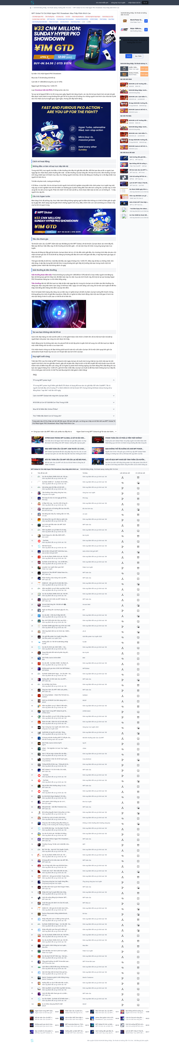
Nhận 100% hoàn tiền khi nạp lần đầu (134, 67)
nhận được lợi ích (134, 3)
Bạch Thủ (136, 198)
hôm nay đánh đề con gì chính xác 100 (54, 478)
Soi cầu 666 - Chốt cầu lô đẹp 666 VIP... (54, 615)
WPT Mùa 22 (46, 904)
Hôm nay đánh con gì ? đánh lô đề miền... (55, 705)
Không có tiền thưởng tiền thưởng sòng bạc (56, 825)
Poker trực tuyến (47, 569)
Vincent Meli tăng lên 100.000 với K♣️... (54, 604)
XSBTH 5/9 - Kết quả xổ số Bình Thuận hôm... (56, 876)
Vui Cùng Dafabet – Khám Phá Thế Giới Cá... (56, 695)
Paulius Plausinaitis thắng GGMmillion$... (55, 913)
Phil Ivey (44, 500)
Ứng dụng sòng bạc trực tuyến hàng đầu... (55, 881)
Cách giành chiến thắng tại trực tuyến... (54, 945)
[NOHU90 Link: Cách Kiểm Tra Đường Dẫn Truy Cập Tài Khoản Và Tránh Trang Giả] (124, 98)
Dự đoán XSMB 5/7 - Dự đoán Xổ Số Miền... (55, 482)
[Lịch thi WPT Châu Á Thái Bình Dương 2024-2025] (124, 184)
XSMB (131, 198)
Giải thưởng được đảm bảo (42, 275)
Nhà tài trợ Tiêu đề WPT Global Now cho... (55, 572)
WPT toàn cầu (46, 526)
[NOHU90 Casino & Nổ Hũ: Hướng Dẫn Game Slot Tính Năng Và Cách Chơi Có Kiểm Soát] (124, 110)
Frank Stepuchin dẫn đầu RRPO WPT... (54, 535)
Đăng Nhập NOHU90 (146, 93)
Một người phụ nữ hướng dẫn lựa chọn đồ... (56, 508)
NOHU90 (131, 86)
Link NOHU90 (141, 99)
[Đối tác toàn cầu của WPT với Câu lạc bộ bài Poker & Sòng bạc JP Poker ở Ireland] (124, 171)
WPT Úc (132, 159)
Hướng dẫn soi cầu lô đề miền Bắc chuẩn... (55, 982)
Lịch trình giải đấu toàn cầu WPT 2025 (54, 524)
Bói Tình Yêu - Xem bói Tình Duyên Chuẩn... (55, 849)
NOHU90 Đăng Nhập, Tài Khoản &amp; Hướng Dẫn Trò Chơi (52, 8)
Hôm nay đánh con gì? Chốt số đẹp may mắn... (56, 716)
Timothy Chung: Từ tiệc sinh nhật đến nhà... (56, 844)
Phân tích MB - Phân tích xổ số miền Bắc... (55, 721)
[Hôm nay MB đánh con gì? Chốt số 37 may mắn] (124, 197)
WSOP (44, 702)
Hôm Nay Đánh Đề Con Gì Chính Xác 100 (140, 192)
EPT (43, 611)
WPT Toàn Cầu (139, 159)
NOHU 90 (137, 86)
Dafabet (44, 697)
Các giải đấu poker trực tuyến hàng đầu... (55, 636)
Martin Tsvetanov (47, 979)
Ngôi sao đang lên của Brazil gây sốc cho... (55, 610)
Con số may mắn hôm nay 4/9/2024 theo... (55, 865)
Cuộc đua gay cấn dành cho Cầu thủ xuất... (55, 903)
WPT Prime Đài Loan (48, 963)
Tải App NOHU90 (133, 105)
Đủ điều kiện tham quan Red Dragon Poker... (56, 887)
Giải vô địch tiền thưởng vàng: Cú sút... (54, 785)
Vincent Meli (46, 606)
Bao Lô (141, 198)
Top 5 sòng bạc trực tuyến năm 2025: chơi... (55, 727)
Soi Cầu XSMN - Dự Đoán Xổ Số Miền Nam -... (56, 998)
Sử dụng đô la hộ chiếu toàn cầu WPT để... (55, 860)
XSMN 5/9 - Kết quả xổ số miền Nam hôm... (55, 908)
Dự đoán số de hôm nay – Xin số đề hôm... (55, 562)
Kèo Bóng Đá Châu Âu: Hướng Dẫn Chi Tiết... (56, 514)
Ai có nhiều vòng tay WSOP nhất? (52, 1004)
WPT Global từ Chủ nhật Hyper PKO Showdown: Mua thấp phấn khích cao (96, 8)
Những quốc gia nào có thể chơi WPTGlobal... (56, 668)
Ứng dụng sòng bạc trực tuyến (51, 883)
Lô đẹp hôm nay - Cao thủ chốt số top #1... (55, 503)
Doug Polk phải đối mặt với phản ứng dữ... (55, 652)
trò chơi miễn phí (102, 3)
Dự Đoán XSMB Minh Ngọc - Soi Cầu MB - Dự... (56, 924)
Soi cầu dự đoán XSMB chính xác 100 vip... (55, 476)
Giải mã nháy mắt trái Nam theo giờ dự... (55, 972)
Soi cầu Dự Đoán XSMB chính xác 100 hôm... (56, 935)
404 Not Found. (47, 546)
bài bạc (44, 915)
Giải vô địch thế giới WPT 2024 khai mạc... (55, 551)
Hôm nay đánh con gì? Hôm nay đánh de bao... (56, 988)
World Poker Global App (133, 73)
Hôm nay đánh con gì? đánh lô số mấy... (54, 530)
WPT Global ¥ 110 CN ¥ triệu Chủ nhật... (54, 769)
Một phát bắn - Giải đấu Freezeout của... (54, 807)
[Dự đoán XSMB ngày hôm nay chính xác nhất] (124, 190)
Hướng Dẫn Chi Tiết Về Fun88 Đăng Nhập (55, 642)
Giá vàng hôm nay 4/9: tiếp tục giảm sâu (54, 519)
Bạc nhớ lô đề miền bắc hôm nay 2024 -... (55, 620)
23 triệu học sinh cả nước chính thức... (54, 817)
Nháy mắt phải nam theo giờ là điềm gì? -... (55, 929)
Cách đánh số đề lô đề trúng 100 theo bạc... (55, 967)
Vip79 (44, 745)
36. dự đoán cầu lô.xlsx (49, 684)
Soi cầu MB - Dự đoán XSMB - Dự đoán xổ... (55, 663)
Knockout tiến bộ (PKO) (43, 90)
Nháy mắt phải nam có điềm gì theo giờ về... (56, 919)
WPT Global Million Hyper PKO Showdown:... (56, 839)
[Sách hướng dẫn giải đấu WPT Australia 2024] (124, 158)
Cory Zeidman (46, 761)
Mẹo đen (45, 947)
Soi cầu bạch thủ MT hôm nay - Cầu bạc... (55, 956)
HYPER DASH (46, 713)
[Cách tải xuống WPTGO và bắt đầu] (124, 177)
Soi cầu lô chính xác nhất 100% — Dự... (54, 647)
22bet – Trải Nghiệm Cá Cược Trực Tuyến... (55, 748)
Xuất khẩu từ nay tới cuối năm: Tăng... (54, 732)
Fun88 (44, 643)
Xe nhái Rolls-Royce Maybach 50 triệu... (54, 796)
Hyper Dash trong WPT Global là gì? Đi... (54, 711)
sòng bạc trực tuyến (118, 3)
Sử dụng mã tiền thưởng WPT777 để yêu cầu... (56, 737)
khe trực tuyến (46, 803)
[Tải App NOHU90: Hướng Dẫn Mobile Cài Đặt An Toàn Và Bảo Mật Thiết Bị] (124, 104)
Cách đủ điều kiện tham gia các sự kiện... (55, 993)
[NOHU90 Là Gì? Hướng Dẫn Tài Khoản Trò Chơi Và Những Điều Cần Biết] (124, 85)
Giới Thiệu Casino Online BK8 (51, 657)
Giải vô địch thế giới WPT (50, 553)
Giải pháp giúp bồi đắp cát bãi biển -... (54, 487)
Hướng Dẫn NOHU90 (147, 86)
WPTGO (132, 179)
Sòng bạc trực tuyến (48, 494)
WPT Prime (142, 172)
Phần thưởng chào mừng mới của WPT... (54, 578)
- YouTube (45, 540)
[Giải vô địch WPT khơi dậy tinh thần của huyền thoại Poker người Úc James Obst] (124, 203)
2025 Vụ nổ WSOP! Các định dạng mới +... (55, 700)
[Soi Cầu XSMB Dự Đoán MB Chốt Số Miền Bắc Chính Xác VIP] (124, 216)
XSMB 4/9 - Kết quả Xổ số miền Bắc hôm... (55, 583)
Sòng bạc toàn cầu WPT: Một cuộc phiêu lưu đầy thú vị (53, 432)
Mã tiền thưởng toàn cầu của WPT (52, 739)
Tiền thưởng (36, 283)
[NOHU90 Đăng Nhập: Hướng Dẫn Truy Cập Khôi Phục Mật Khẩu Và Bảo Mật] (124, 91)
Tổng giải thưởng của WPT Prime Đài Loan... (56, 961)
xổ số (43, 633)
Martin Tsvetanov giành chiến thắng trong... (56, 977)
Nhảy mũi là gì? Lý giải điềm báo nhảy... (54, 892)
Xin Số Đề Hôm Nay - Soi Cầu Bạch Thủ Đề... (55, 828)
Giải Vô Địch (146, 205)
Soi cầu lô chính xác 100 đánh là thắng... (54, 833)
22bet (44, 750)
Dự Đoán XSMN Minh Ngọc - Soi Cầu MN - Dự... (57, 673)
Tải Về (145, 179)
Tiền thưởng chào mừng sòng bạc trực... (54, 492)
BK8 (43, 659)
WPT (43, 846)
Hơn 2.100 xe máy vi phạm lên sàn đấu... (54, 753)
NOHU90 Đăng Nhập (134, 93)
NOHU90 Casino (133, 112)
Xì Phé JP (148, 172)
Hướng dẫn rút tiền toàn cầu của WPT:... (54, 679)
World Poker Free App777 (133, 75)
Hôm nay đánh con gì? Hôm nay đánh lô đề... (56, 588)
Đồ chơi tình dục (47, 510)
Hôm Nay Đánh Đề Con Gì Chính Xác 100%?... (56, 631)
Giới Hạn (144, 166)
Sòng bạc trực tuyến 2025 (50, 729)
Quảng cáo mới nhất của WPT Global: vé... (55, 599)
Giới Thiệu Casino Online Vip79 (52, 743)
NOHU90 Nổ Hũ (143, 112)
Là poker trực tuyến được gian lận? (53, 567)
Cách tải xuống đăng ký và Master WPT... (54, 897)
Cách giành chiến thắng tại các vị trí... (54, 801)
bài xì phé (45, 537)
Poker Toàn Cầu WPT (135, 166)
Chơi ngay (144, 69)
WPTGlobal (45, 670)
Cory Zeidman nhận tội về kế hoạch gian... (55, 759)
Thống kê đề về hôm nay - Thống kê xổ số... (55, 764)
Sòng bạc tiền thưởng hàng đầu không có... (55, 823)
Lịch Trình (141, 185)
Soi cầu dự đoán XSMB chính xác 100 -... (54, 855)
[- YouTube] (124, 210)
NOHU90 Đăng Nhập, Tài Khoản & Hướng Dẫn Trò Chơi (116, 1040)
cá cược (44, 516)
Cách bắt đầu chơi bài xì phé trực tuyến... (55, 951)
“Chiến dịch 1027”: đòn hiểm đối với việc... (55, 871)
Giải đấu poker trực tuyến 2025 (51, 638)
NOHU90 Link (132, 99)
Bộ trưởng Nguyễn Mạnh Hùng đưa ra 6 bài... (56, 812)
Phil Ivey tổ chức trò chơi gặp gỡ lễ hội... (54, 498)
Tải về (145, 2)
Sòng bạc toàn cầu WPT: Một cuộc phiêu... (55, 689)
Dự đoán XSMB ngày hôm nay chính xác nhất (56, 626)
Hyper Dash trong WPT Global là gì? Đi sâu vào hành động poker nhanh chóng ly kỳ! (95, 432)
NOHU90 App (142, 105)
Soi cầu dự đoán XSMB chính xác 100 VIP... (55, 556)
